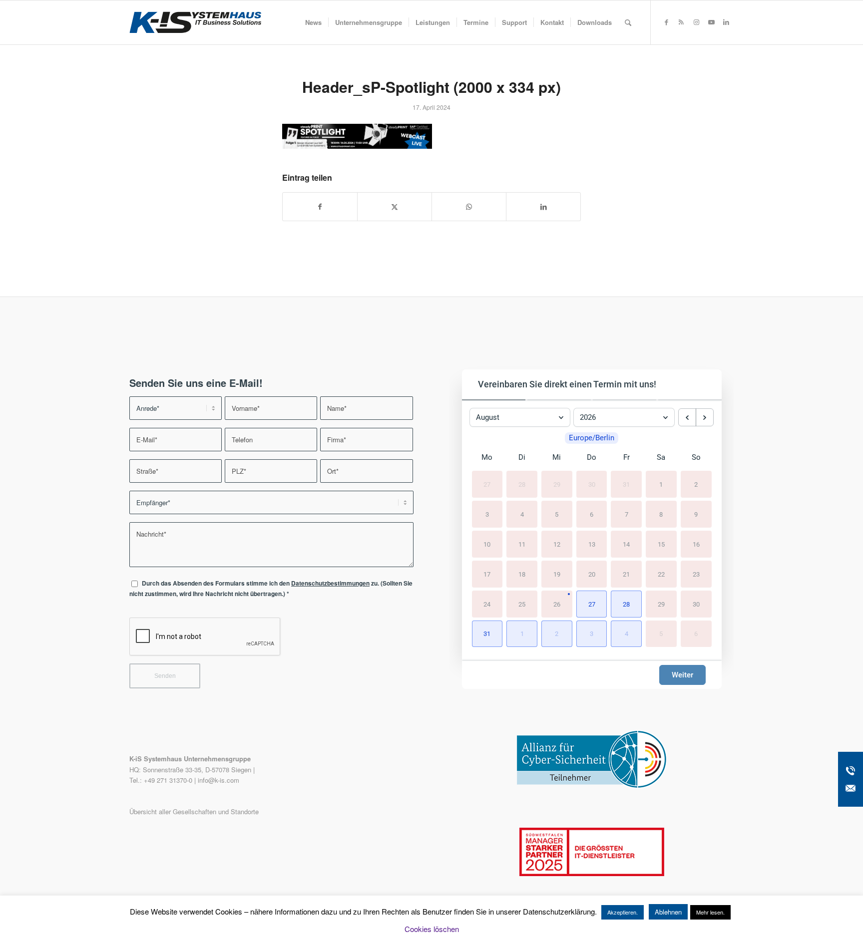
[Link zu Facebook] (666, 21)
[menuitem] (313, 22)
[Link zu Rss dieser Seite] (681, 21)
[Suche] (628, 22)
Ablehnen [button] (668, 912)
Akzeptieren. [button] (622, 912)
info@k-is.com (218, 780)
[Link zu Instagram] (696, 21)
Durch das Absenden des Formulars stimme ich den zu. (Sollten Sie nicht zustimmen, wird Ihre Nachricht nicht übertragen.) (271, 588)
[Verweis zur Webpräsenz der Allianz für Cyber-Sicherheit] (592, 785)
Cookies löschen (432, 929)
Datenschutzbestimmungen (330, 583)
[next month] (705, 417)
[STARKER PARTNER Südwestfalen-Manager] (591, 873)
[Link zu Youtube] (711, 21)
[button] (591, 604)
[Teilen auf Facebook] (320, 207)
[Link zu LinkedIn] (726, 21)
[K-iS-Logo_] (195, 22)
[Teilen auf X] (395, 207)
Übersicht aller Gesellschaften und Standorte (194, 811)
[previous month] (687, 417)
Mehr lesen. (710, 912)
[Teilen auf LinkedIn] (543, 207)
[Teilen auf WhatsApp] (469, 207)
